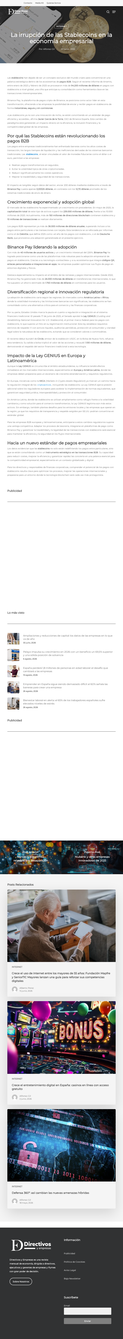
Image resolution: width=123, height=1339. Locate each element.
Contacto (28, 3)
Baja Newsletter (72, 1278)
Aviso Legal (70, 1270)
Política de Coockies (74, 1261)
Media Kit (39, 3)
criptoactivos (44, 384)
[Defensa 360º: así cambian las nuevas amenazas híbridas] (61, 1159)
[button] (114, 11)
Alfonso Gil (49, 49)
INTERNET (61, 26)
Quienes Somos (54, 3)
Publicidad (69, 1253)
